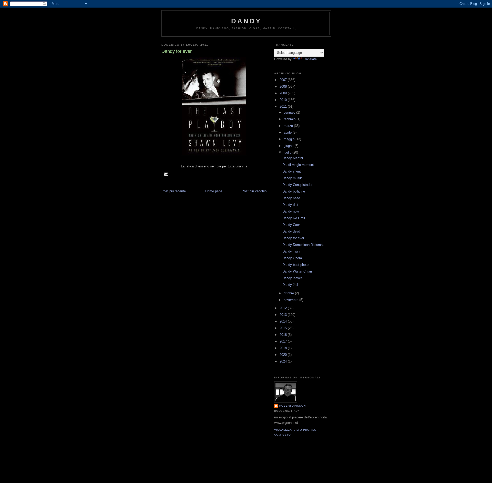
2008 (284, 86)
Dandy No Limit (293, 218)
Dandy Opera (292, 258)
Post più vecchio (254, 191)
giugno (289, 146)
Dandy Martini (292, 158)
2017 (284, 341)
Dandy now (290, 211)
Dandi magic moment (298, 165)
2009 (284, 93)
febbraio (290, 119)
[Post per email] (165, 174)
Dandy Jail (290, 285)
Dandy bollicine (293, 191)
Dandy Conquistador (297, 185)
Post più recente (173, 191)
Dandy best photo (295, 265)
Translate (310, 59)
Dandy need (291, 198)
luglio (288, 152)
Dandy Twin (291, 251)
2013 (284, 315)
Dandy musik (292, 178)
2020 (284, 355)
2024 (284, 361)
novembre (291, 300)
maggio (289, 139)
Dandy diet (290, 205)
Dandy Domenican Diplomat (303, 245)
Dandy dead (291, 231)
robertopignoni (293, 405)
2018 (284, 348)
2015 (284, 328)
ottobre (289, 293)
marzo (289, 126)
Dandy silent (291, 171)
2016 (284, 335)
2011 (284, 106)
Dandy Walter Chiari (297, 271)
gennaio (290, 112)
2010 (284, 100)
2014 (284, 321)
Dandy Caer (291, 225)
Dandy (246, 21)
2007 (284, 80)
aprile (288, 132)
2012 (284, 308)
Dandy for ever (293, 238)
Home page (213, 191)
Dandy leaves (292, 278)
